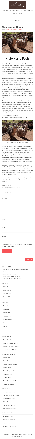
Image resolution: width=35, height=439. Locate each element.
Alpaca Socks (7, 316)
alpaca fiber (6, 309)
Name (3, 219)
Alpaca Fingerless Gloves (10, 371)
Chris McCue (9, 29)
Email (3, 228)
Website (4, 236)
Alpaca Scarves (7, 361)
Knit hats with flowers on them (10, 272)
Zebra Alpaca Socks (8, 402)
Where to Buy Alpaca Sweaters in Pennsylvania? (15, 269)
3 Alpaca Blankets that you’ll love (11, 276)
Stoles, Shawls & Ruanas (10, 364)
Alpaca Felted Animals (9, 423)
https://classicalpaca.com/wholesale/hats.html (14, 117)
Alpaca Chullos (7, 377)
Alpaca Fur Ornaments (9, 419)
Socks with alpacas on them (9, 274)
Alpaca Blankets (7, 306)
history (9, 185)
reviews (18, 187)
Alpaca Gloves (7, 367)
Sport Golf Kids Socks (9, 398)
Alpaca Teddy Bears (8, 416)
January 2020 (7, 297)
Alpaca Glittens (7, 374)
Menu (18, 20)
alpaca (9, 187)
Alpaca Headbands (8, 384)
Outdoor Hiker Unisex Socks (11, 395)
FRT (22, 436)
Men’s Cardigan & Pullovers (10, 343)
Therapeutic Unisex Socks (10, 392)
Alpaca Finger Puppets (9, 426)
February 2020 (7, 293)
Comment (5, 198)
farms (4, 323)
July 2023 (5, 286)
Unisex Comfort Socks (9, 405)
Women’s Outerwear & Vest (11, 346)
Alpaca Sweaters (8, 319)
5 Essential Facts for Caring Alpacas (11, 278)
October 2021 (7, 290)
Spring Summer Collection (10, 350)
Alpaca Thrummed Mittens (10, 381)
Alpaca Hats (6, 312)
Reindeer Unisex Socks (9, 408)
